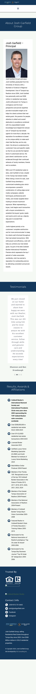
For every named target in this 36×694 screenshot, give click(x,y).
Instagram (12, 616)
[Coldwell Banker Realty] (14, 594)
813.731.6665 (18, 605)
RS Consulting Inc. (21, 651)
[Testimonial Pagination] (14, 374)
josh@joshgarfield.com (16, 608)
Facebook (12, 612)
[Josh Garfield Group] (18, 621)
